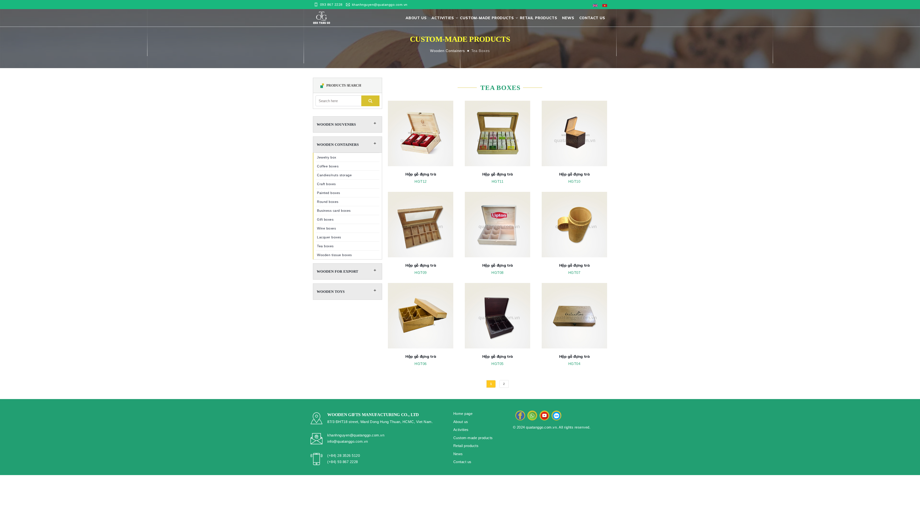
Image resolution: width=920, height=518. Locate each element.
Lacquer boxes (329, 237)
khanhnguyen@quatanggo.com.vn (380, 4)
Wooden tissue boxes (334, 255)
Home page (463, 414)
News (568, 18)
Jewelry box (326, 157)
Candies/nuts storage (334, 175)
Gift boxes (325, 219)
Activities (442, 18)
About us (416, 18)
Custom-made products (487, 18)
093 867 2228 (331, 4)
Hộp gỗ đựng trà (420, 174)
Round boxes (328, 202)
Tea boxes (480, 51)
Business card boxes (334, 210)
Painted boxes (328, 193)
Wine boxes (326, 228)
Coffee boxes (328, 166)
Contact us (592, 18)
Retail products (538, 18)
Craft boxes (326, 184)
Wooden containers (447, 51)
